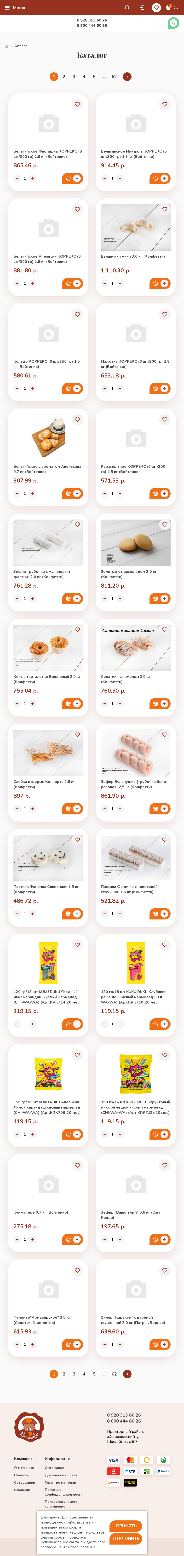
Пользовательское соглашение (61, 1504)
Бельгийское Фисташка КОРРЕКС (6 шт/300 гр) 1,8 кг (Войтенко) (47, 154)
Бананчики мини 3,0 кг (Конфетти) (133, 256)
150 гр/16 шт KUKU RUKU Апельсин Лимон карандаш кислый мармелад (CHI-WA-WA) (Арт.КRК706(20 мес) (47, 1107)
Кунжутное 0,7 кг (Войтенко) (40, 1212)
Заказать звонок (173, 23)
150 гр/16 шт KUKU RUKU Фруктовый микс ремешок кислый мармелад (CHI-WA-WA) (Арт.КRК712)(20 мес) (135, 1107)
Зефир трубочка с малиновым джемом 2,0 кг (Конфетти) (41, 574)
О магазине (24, 1468)
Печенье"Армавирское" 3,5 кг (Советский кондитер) (41, 1320)
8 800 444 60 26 (92, 25)
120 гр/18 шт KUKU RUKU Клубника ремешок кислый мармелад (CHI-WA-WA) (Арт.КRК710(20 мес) (134, 997)
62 (114, 77)
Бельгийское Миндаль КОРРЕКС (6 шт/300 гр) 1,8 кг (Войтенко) (134, 154)
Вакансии (22, 1490)
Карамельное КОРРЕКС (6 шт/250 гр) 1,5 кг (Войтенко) (133, 469)
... (104, 77)
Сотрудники (24, 1482)
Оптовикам (54, 1468)
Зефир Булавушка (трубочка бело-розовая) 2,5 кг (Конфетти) (134, 784)
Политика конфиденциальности (64, 1492)
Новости (21, 1475)
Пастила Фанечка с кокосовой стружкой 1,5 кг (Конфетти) (129, 889)
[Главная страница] (7, 46)
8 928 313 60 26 (92, 20)
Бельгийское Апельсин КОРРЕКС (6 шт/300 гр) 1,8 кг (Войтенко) (47, 259)
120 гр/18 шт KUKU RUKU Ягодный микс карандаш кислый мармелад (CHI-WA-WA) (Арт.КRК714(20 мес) (47, 997)
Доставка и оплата (61, 1475)
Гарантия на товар (60, 1482)
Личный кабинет (143, 7)
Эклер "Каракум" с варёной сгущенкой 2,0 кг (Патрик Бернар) (133, 1320)
